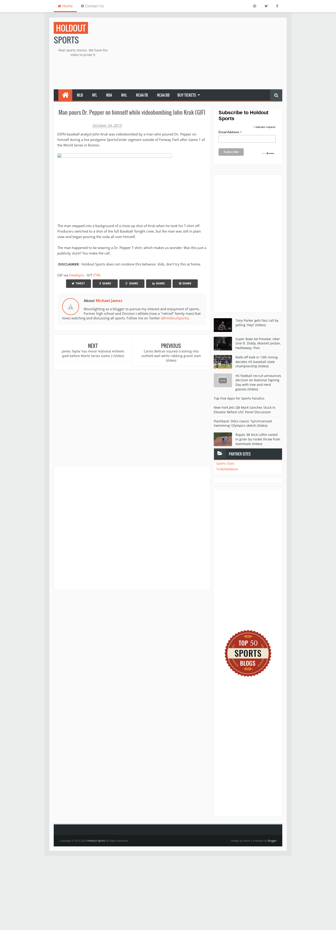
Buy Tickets (186, 95)
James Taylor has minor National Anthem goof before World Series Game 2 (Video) (93, 353)
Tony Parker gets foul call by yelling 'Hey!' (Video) (256, 322)
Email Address (230, 132)
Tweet (80, 283)
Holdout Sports (96, 840)
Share (106, 283)
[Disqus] (132, 528)
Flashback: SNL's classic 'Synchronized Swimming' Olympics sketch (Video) (243, 423)
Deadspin (76, 275)
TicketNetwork (227, 469)
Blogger (272, 840)
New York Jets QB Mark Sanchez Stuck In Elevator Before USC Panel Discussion (244, 409)
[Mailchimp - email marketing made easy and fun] (268, 153)
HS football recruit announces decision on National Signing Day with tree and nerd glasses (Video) (258, 382)
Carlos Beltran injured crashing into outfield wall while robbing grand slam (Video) (171, 355)
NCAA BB (163, 95)
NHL (124, 95)
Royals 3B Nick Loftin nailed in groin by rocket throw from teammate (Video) (257, 439)
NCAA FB (142, 95)
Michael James (109, 300)
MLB (80, 95)
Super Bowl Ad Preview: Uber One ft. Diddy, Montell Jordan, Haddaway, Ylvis (258, 343)
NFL (94, 95)
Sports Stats (225, 463)
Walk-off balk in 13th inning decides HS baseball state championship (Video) (256, 361)
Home (67, 5)
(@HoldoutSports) (175, 318)
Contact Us (94, 5)
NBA (109, 95)
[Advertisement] (199, 54)
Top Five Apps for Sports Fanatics (239, 398)
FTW (96, 275)
